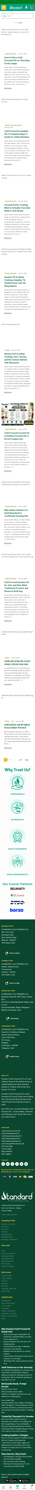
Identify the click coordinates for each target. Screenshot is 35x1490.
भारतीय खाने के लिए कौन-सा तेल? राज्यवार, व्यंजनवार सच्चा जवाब (17, 663)
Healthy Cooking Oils (10, 53)
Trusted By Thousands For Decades (17, 1416)
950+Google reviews (21, 1356)
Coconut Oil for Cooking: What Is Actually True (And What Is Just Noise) (17, 207)
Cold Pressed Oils (19, 1440)
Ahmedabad (28, 1403)
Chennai (6, 1370)
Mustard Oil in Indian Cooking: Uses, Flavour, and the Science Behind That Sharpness (15, 358)
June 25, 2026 (22, 273)
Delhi (6, 1403)
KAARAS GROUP (17, 1474)
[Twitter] (21, 1164)
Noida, (3, 1405)
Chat (17, 1488)
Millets (3, 1445)
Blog (20, 22)
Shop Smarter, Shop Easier (13, 1454)
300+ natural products (19, 1361)
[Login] (10, 1486)
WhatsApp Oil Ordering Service (14, 1464)
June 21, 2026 (22, 429)
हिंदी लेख (7, 657)
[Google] (3, 1164)
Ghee (4, 1442)
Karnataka (9, 1391)
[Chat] (17, 1486)
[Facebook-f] (12, 1164)
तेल (12, 721)
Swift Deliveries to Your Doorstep (16, 1367)
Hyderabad (16, 1370)
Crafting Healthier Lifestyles (14, 1435)
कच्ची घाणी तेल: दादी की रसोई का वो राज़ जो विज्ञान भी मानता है (17, 726)
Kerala (15, 1391)
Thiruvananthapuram (21, 1405)
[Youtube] (8, 1164)
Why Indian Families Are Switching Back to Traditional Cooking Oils (16, 513)
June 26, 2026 (8, 127)
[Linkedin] (26, 1164)
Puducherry (12, 1407)
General (7, 350)
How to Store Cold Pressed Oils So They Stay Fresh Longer (17, 60)
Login (10, 1488)
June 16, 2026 (22, 578)
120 (20, 760)
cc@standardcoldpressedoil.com (13, 1205)
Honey (8, 1442)
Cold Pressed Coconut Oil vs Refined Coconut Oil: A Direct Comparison (16, 436)
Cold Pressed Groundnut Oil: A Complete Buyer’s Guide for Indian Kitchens (16, 134)
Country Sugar (16, 1442)
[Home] (3, 1486)
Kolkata (21, 1403)
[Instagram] (17, 1164)
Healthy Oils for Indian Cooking (13, 125)
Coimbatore (21, 1407)
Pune (16, 1403)
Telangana (13, 1394)
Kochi (6, 1407)
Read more (8, 88)
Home (15, 22)
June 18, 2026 (22, 506)
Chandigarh (10, 1405)
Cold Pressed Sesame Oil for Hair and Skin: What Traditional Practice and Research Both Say (16, 587)
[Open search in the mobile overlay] (17, 16)
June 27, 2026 (22, 54)
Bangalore (25, 1372)
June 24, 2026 (15, 350)
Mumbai (11, 1403)
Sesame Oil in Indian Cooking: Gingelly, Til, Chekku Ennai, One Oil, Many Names (15, 281)
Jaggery (24, 1442)
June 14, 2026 (15, 658)
